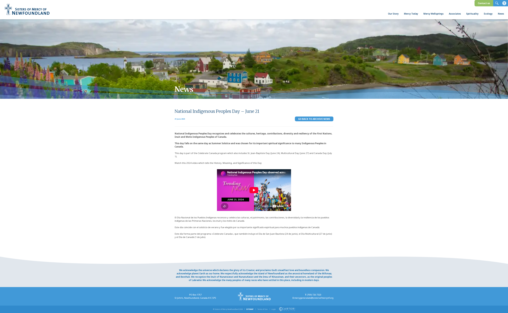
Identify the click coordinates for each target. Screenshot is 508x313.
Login (273, 309)
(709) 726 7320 (314, 294)
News (501, 13)
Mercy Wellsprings (433, 13)
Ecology (488, 13)
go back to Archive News (314, 118)
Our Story (393, 13)
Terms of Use (262, 309)
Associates (455, 13)
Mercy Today (411, 13)
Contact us (484, 3)
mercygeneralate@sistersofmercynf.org (313, 297)
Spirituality (472, 13)
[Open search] (497, 3)
